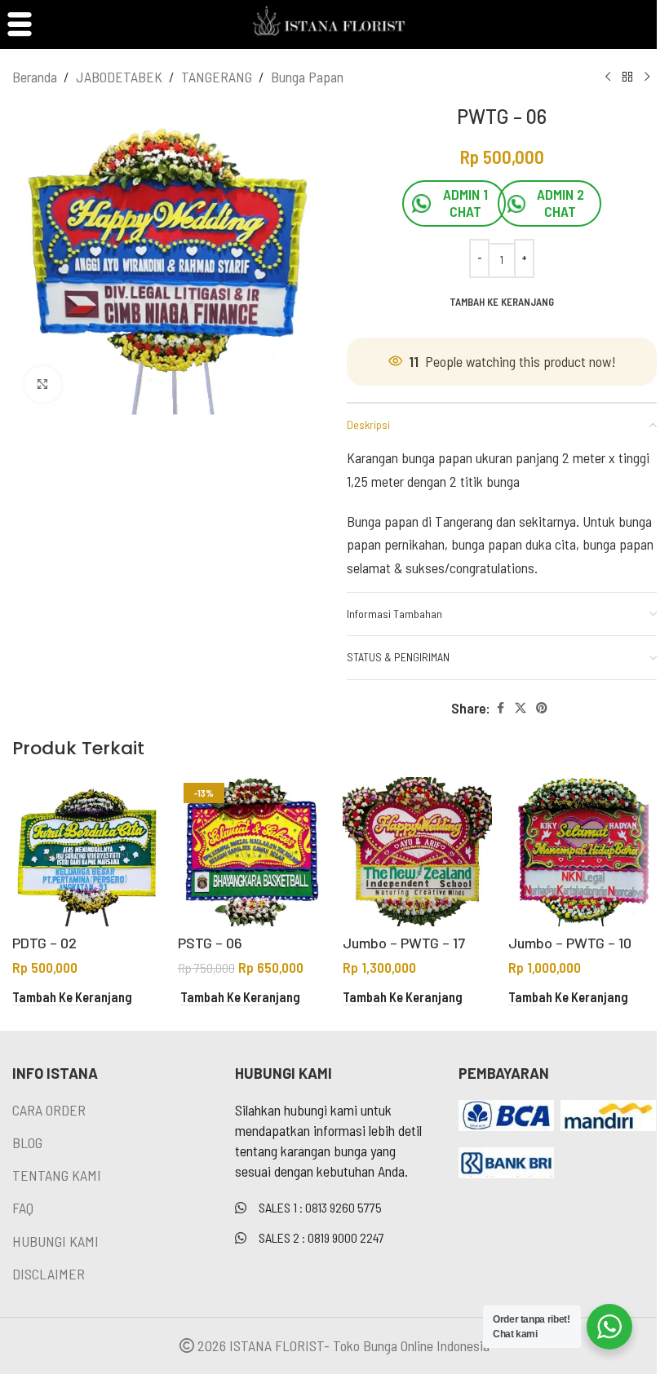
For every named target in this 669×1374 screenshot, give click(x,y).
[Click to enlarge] (42, 384)
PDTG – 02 (44, 943)
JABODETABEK (119, 77)
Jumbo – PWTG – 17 (404, 943)
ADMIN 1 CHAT (465, 203)
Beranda (34, 77)
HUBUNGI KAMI (55, 1241)
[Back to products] (627, 76)
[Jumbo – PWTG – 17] (417, 851)
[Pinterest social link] (541, 708)
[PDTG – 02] (87, 851)
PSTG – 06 (210, 943)
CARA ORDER (49, 1110)
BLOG (27, 1142)
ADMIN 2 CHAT (560, 203)
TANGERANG (216, 77)
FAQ (22, 1208)
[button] (72, 997)
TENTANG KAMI (56, 1175)
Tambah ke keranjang (502, 301)
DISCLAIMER (48, 1274)
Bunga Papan (307, 77)
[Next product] (647, 76)
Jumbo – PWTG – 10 (569, 943)
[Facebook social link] (500, 708)
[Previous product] (608, 76)
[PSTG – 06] (252, 851)
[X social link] (520, 708)
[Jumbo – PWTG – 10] (583, 851)
